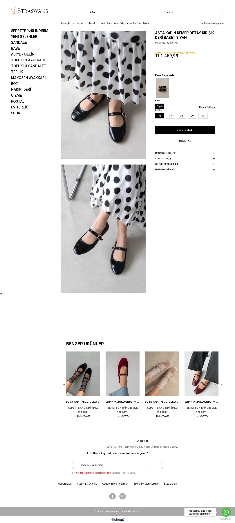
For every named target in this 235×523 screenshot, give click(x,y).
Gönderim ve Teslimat (115, 483)
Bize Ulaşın (170, 483)
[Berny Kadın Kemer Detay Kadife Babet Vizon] (162, 373)
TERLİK (17, 72)
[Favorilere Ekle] (138, 38)
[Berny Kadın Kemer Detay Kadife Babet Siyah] (83, 373)
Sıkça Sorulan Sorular (146, 483)
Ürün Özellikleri (165, 153)
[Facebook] (112, 496)
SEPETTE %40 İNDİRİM (29, 30)
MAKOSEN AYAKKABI (28, 78)
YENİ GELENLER (24, 36)
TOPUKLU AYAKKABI (28, 60)
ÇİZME (16, 95)
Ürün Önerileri (164, 169)
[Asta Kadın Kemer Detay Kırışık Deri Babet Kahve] (162, 88)
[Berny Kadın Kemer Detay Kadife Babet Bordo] (123, 373)
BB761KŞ (112, 446)
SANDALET (20, 42)
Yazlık (166, 446)
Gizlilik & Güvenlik (87, 483)
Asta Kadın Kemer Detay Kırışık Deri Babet (140, 446)
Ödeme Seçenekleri (167, 164)
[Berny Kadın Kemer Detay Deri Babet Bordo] (201, 373)
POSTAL (18, 101)
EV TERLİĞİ (20, 107)
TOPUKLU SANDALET (28, 66)
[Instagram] (122, 496)
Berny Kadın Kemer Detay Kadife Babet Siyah (83, 401)
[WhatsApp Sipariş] (1, 294)
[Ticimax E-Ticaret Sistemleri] (117, 520)
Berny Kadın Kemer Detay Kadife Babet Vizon (162, 401)
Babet (173, 446)
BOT (14, 83)
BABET (16, 48)
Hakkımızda (65, 483)
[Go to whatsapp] (226, 512)
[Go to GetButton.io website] (226, 519)
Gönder (155, 465)
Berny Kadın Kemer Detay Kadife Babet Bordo (123, 401)
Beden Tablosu (207, 107)
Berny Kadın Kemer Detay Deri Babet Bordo (201, 401)
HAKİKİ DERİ (21, 89)
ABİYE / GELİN (23, 54)
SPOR (15, 113)
